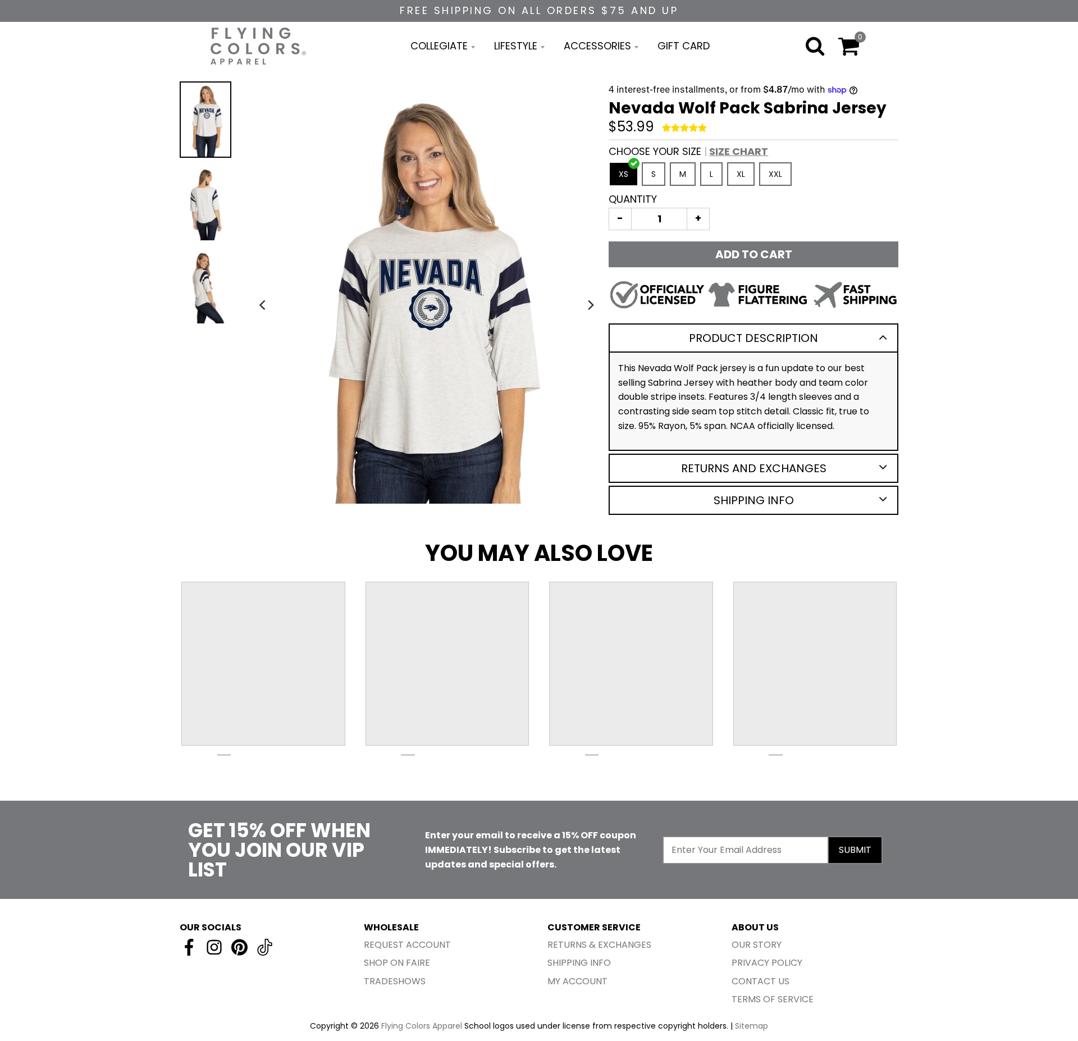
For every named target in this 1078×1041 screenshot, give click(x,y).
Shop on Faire (397, 962)
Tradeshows (395, 981)
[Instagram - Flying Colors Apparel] (214, 947)
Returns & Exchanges (599, 944)
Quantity (633, 199)
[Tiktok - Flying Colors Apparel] (264, 947)
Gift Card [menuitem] (683, 46)
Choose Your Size (688, 151)
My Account (577, 981)
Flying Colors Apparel (421, 1025)
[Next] (590, 305)
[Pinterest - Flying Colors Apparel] (239, 947)
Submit (855, 849)
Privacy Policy (767, 962)
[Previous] (263, 305)
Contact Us (760, 981)
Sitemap (751, 1025)
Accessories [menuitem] (597, 46)
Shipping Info (754, 500)
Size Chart (738, 151)
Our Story (757, 944)
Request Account (407, 944)
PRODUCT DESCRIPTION (753, 338)
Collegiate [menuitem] (439, 46)
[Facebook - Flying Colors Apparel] (189, 947)
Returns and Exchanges (753, 468)
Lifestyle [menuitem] (515, 46)
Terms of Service (773, 999)
